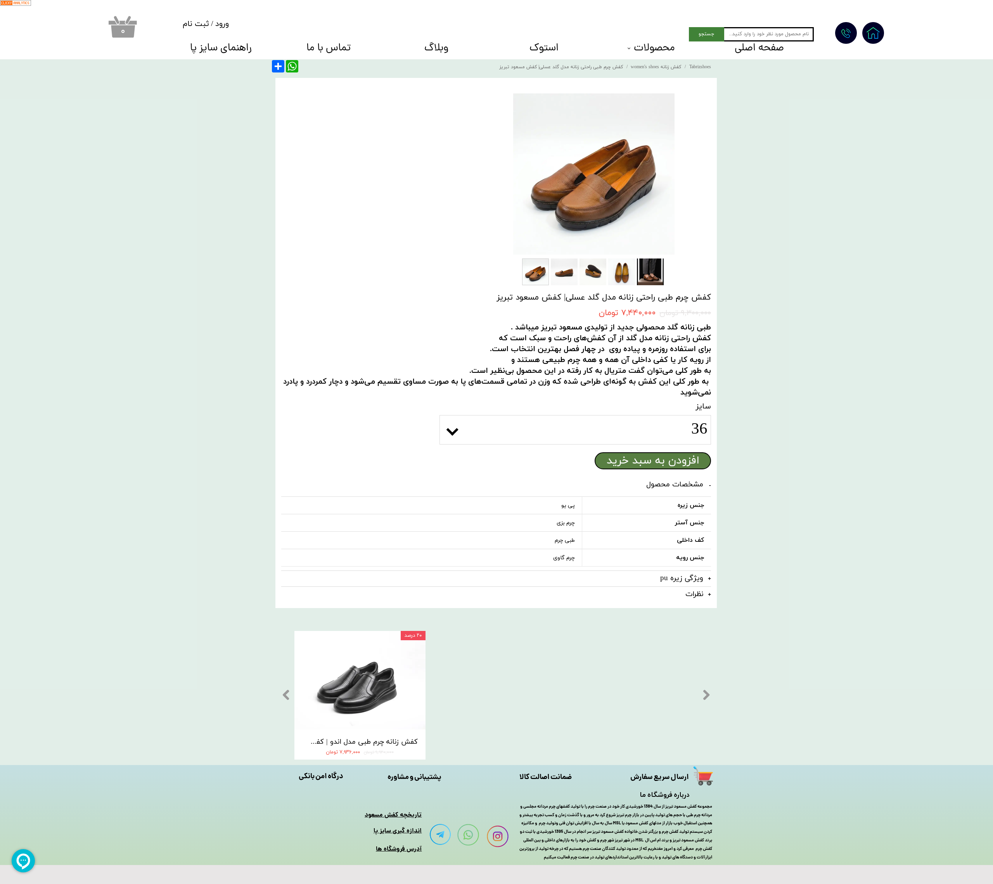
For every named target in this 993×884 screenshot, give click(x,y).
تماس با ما (328, 48)
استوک (544, 48)
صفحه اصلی (759, 48)
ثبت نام (196, 24)
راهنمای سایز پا (221, 48)
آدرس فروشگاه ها (399, 849)
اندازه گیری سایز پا (398, 831)
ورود (222, 24)
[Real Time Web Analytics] (15, 4)
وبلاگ (436, 48)
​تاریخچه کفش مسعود (393, 815)
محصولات (654, 48)
